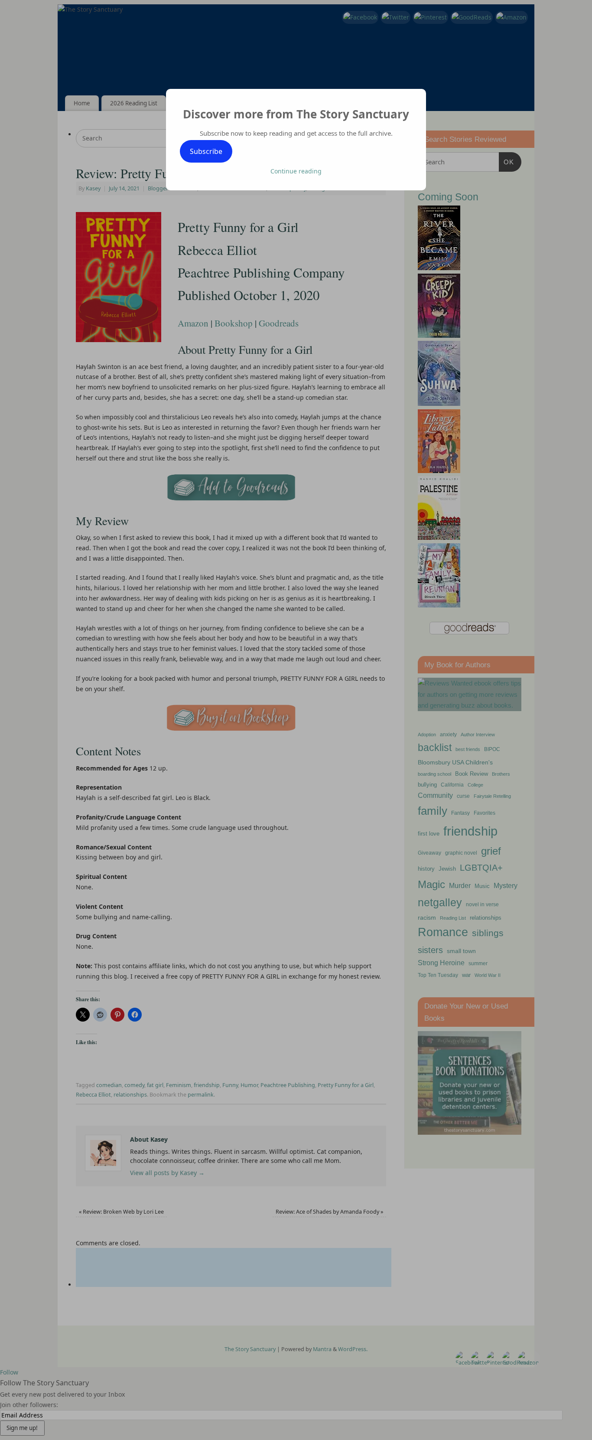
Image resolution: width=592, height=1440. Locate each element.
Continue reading (296, 171)
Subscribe (206, 151)
